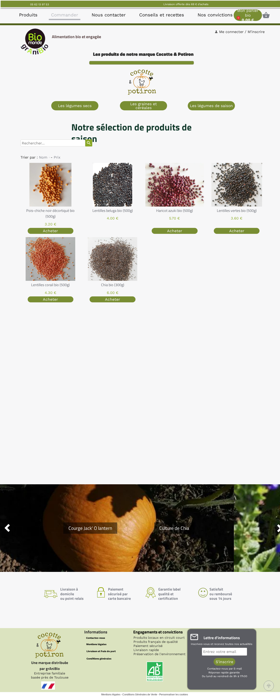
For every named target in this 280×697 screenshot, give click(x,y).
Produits (28, 14)
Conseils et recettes (161, 14)
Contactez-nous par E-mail (224, 668)
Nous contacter (109, 14)
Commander (64, 14)
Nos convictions (215, 14)
